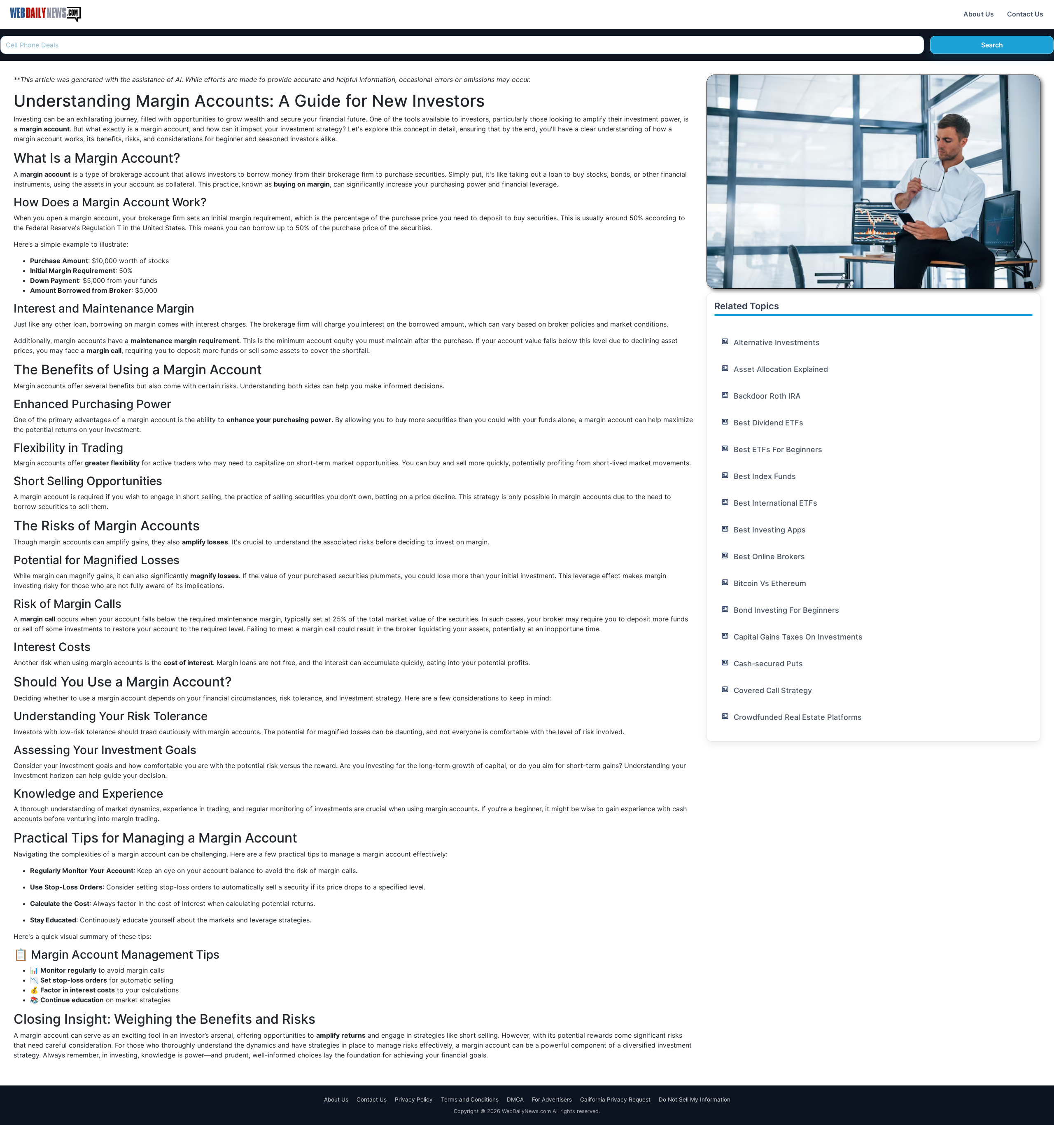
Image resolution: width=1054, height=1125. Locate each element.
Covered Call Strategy (773, 690)
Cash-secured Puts (768, 663)
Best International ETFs (775, 503)
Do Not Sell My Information (694, 1099)
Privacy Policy (414, 1099)
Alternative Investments (777, 342)
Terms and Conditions (470, 1099)
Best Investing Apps (770, 529)
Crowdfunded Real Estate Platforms (798, 717)
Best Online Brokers (769, 556)
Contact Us (1025, 14)
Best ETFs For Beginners (778, 449)
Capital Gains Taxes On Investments (798, 637)
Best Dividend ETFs (768, 422)
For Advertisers (552, 1099)
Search (992, 45)
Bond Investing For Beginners (786, 610)
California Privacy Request (615, 1099)
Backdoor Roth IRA (767, 396)
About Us (978, 14)
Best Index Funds (765, 476)
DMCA (515, 1099)
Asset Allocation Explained (781, 369)
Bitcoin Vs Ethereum (770, 583)
